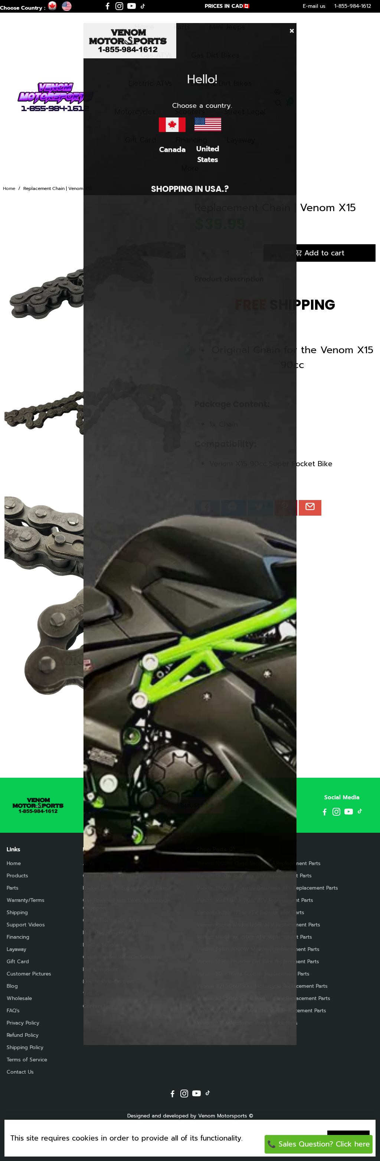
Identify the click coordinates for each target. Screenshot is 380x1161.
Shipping (17, 912)
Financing (18, 937)
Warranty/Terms (26, 900)
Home (9, 188)
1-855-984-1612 (352, 6)
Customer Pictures (29, 974)
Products (17, 876)
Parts (13, 888)
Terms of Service (27, 1060)
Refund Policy (23, 1035)
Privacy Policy (23, 1023)
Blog (12, 986)
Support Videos (26, 925)
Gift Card (18, 961)
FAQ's (13, 1011)
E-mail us (314, 6)
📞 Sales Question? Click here (318, 1144)
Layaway (16, 949)
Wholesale (19, 998)
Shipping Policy (25, 1047)
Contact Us (20, 1072)
